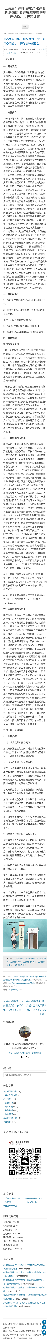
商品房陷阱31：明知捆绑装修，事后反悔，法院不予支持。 (13, 1005)
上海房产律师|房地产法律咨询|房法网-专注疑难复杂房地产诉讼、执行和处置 (25, 12)
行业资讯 (7, 1122)
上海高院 (7, 1202)
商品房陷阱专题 (17, 34)
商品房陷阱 (30, 958)
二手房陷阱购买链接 (12, 1199)
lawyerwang (13, 990)
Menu (25, 26)
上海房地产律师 (19, 965)
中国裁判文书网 (10, 1206)
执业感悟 (9, 1114)
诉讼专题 (9, 1107)
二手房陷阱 (19, 958)
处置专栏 (9, 1103)
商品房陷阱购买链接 (33, 1199)
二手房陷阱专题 (10, 1095)
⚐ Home (6, 34)
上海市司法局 (31, 1202)
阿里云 (12, 1328)
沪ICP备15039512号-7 (23, 1338)
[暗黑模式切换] (44, 1332)
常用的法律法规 (10, 1092)
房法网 (27, 1324)
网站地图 (34, 1324)
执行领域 (9, 1110)
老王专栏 (7, 1099)
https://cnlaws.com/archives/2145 (21, 983)
